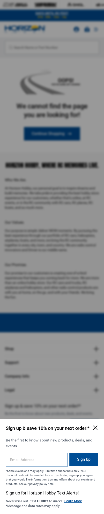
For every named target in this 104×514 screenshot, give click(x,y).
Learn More (73, 501)
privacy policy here (41, 484)
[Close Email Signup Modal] (95, 428)
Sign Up (83, 459)
